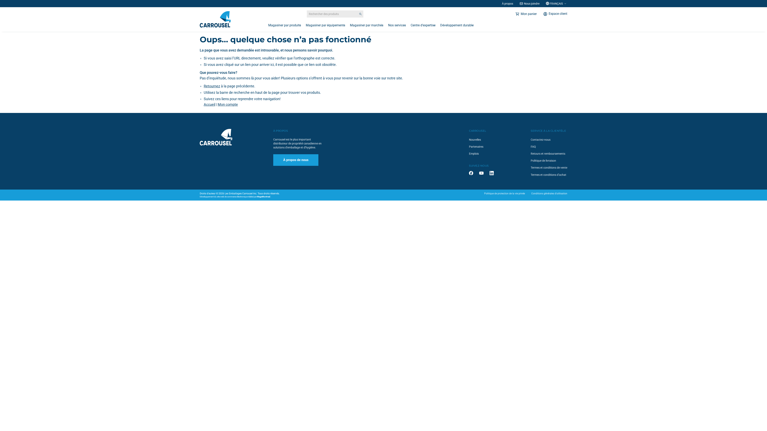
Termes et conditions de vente (549, 167)
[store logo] (215, 19)
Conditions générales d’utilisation (549, 193)
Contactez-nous (540, 139)
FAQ (533, 146)
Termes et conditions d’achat (548, 174)
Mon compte (228, 104)
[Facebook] (471, 173)
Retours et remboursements (548, 153)
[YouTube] (481, 173)
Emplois (474, 153)
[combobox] (335, 14)
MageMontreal (263, 197)
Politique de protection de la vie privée (504, 193)
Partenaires (476, 146)
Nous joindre (531, 3)
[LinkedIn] (492, 173)
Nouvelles (475, 139)
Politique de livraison (543, 160)
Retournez (212, 86)
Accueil (209, 104)
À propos (507, 3)
